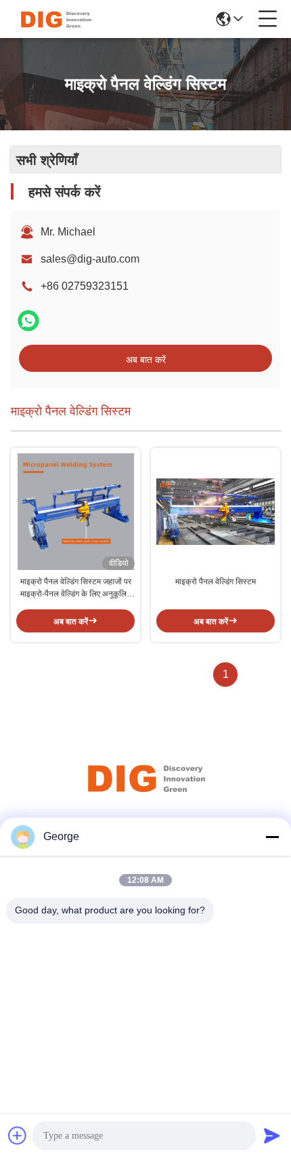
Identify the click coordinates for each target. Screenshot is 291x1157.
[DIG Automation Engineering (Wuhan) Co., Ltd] (55, 19)
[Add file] (17, 1135)
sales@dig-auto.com (90, 259)
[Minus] (272, 837)
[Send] (272, 1135)
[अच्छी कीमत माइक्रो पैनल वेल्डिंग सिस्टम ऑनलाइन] (215, 511)
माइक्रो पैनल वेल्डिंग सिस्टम (215, 581)
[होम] (145, 794)
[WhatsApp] (28, 320)
